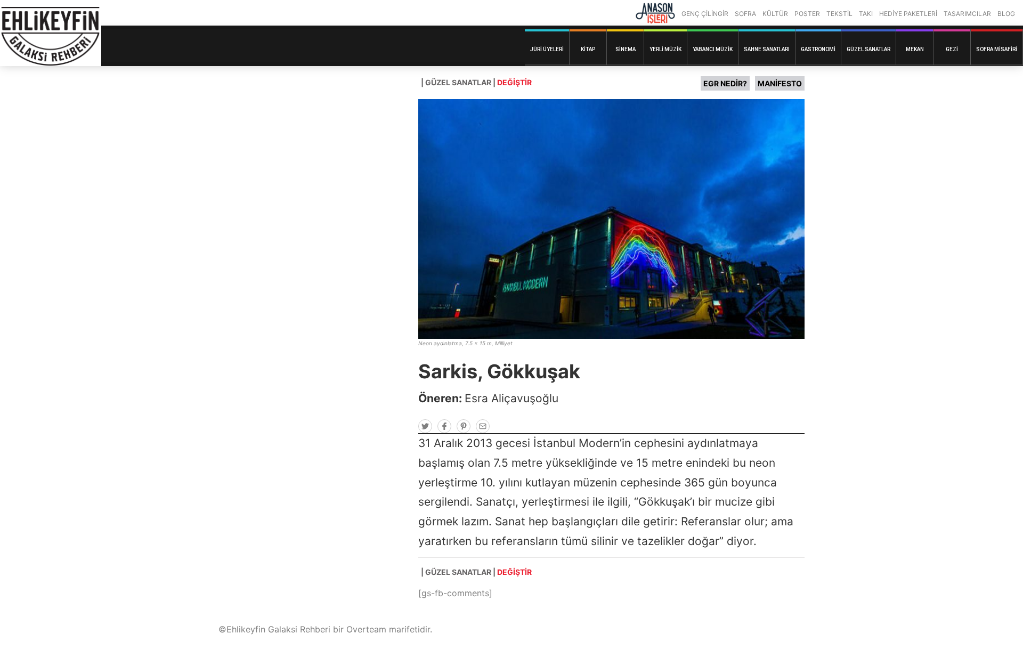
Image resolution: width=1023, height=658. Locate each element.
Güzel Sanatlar (868, 49)
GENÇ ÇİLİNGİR (704, 14)
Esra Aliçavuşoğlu (511, 398)
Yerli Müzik (665, 49)
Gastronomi (818, 49)
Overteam (366, 629)
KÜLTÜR (775, 14)
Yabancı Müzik (713, 49)
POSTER (807, 14)
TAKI (866, 14)
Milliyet (504, 343)
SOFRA (745, 14)
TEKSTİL (839, 14)
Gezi (952, 49)
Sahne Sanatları (767, 49)
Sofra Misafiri (996, 49)
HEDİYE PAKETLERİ (908, 14)
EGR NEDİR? (725, 83)
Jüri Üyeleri (547, 49)
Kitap (588, 49)
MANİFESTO (780, 83)
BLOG (1006, 14)
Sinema (625, 49)
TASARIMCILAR (967, 14)
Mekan (915, 49)
